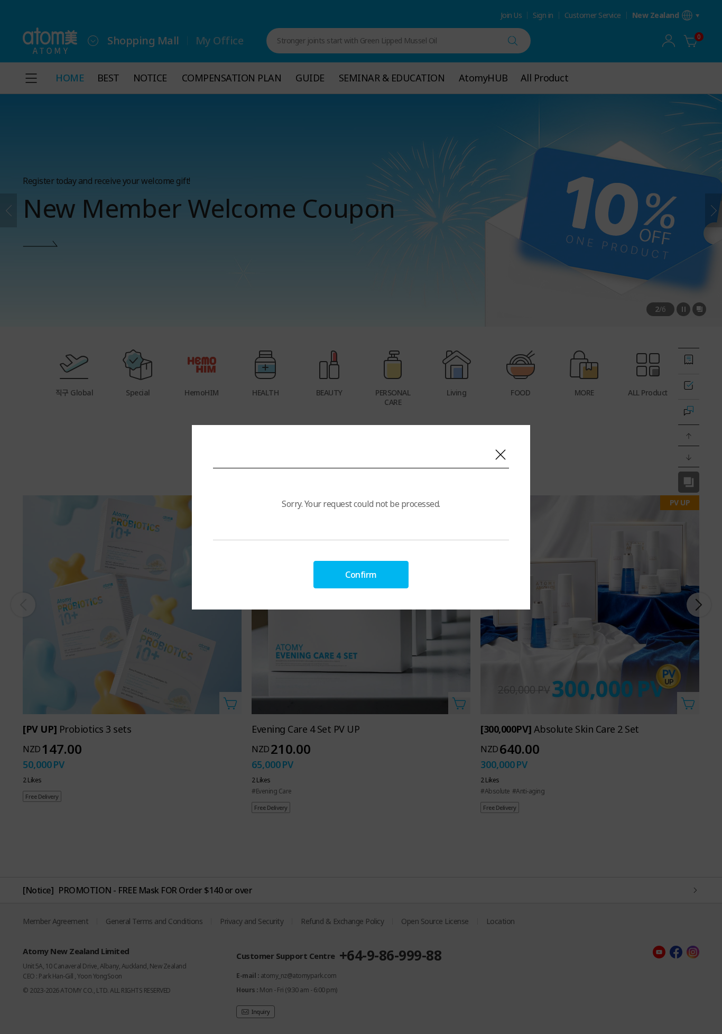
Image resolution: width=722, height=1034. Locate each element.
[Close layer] (500, 454)
